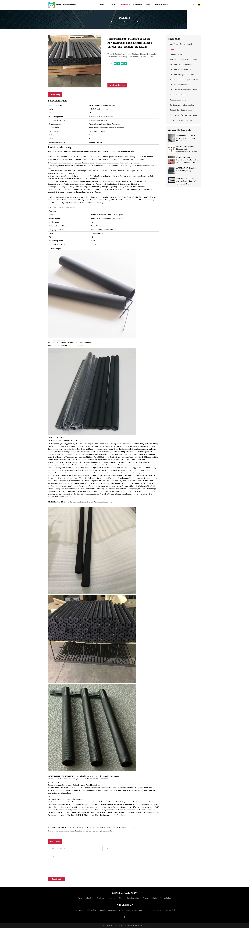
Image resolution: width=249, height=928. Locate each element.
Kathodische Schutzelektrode (181, 110)
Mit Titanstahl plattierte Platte (181, 69)
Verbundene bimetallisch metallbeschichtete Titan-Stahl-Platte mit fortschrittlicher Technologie (187, 138)
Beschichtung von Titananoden (182, 105)
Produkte (124, 5)
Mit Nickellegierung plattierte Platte (183, 90)
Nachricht (137, 5)
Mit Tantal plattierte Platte (179, 85)
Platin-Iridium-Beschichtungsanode (183, 115)
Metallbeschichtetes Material (181, 44)
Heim (102, 5)
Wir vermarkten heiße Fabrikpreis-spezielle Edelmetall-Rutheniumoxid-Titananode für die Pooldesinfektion (93, 827)
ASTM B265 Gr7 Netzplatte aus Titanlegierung (186, 169)
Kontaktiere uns (161, 5)
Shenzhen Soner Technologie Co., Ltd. (160, 910)
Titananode (128, 22)
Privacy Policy (165, 898)
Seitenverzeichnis (150, 898)
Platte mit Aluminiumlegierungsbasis (184, 80)
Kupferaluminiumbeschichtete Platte (184, 59)
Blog (148, 5)
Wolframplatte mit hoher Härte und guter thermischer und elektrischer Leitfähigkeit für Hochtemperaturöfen (187, 181)
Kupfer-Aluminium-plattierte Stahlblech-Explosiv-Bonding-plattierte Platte (83, 831)
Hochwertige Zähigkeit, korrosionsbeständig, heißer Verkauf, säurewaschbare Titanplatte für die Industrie (187, 160)
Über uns (112, 5)
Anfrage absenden (118, 85)
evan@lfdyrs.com (141, 925)
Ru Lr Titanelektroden (178, 100)
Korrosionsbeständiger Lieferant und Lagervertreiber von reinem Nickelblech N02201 (187, 149)
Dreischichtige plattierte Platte (181, 120)
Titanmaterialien (176, 54)
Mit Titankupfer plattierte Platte (182, 75)
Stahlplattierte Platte (177, 95)
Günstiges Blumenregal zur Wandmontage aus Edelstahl (121, 910)
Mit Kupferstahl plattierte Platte (181, 64)
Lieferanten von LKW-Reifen (85, 910)
